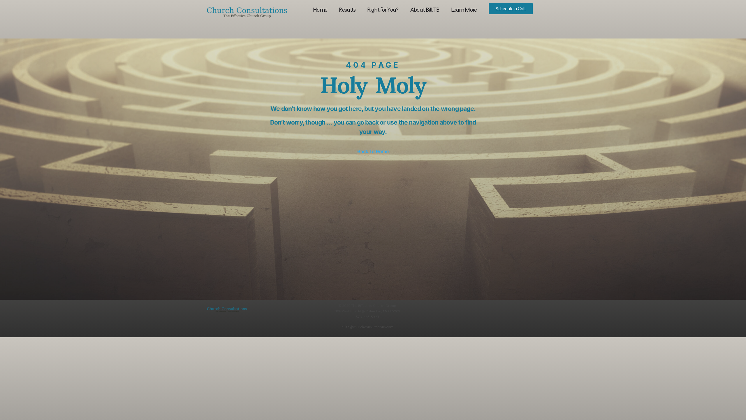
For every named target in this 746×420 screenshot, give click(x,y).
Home (320, 9)
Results (347, 9)
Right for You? (382, 9)
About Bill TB (424, 9)
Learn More (464, 9)
